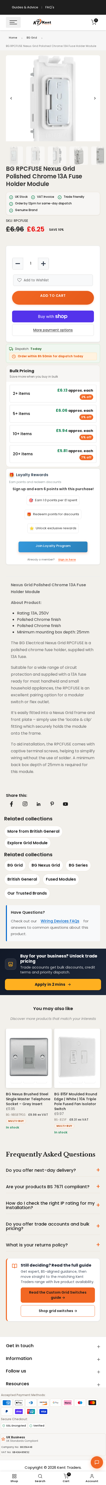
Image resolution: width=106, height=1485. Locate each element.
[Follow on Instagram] (24, 804)
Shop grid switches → (58, 1310)
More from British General (33, 831)
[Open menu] (13, 22)
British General (22, 879)
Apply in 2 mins (50, 984)
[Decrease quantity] (17, 264)
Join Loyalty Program (53, 545)
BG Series (78, 865)
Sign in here (67, 559)
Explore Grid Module (27, 843)
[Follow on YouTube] (65, 804)
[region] (53, 98)
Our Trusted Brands (27, 893)
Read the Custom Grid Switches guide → (58, 1295)
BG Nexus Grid (46, 865)
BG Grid (32, 38)
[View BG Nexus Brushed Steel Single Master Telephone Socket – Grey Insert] (29, 1058)
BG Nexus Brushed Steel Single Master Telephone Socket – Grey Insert (28, 1099)
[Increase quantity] (43, 264)
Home (13, 38)
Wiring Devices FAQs (60, 921)
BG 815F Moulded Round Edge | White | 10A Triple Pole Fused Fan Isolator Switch (75, 1101)
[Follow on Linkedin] (38, 804)
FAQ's (49, 7)
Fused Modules (61, 879)
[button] (53, 102)
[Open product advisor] (97, 1462)
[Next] (94, 98)
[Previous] (11, 98)
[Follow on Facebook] (11, 804)
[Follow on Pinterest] (52, 804)
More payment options (53, 330)
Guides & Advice (25, 7)
